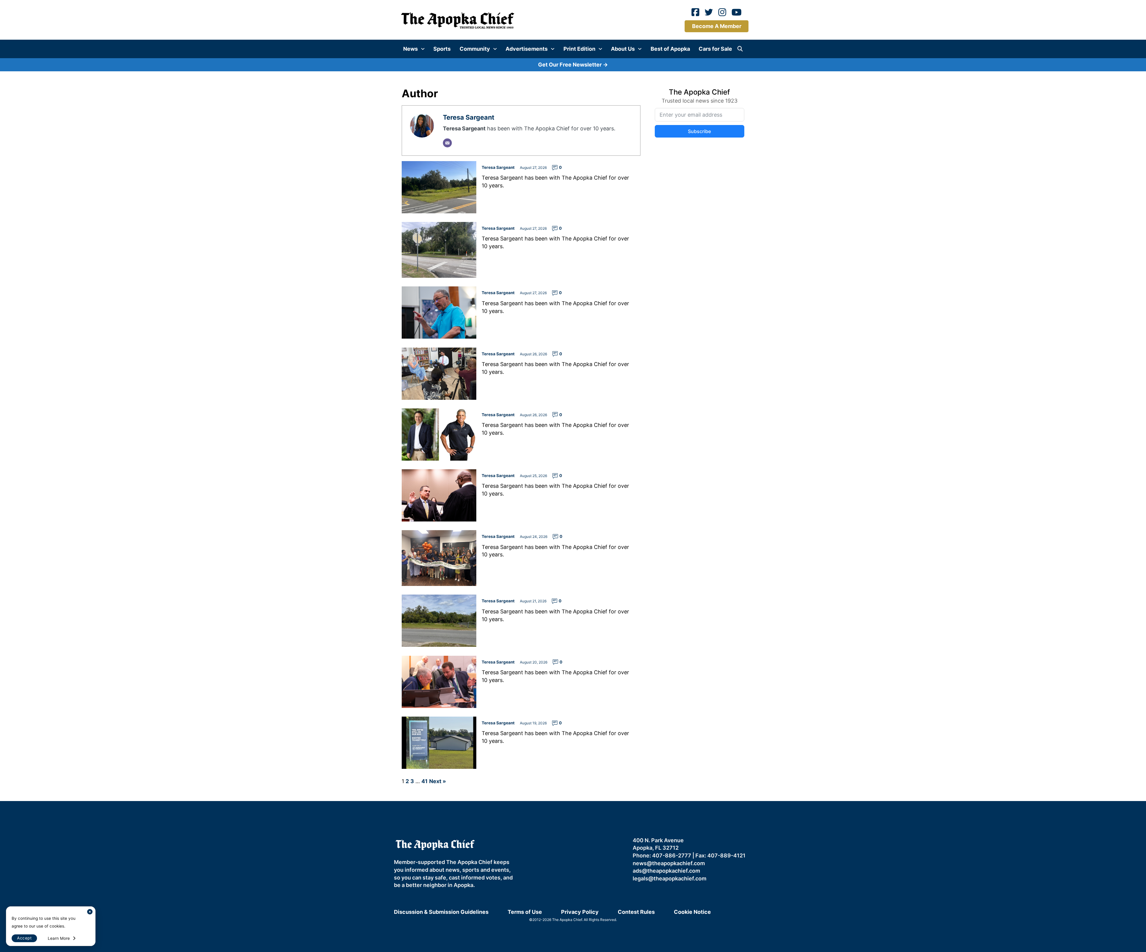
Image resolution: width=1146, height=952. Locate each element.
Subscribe (634, 481)
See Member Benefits (573, 532)
